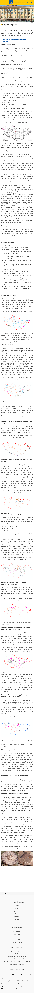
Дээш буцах (7, 893)
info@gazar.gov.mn (18, 989)
